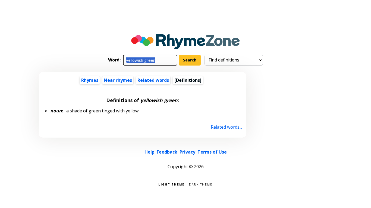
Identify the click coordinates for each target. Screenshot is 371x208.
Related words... (226, 127)
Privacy (187, 152)
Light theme (171, 184)
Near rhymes (118, 80)
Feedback (167, 152)
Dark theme (201, 184)
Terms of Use (212, 152)
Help (149, 152)
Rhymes (89, 80)
